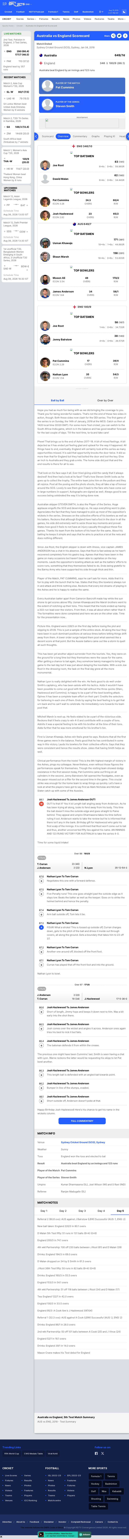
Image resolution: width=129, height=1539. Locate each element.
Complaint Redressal (80, 1522)
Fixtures (43, 19)
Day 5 (120, 1210)
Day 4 (101, 1210)
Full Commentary (82, 1121)
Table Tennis (98, 1506)
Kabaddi (116, 1491)
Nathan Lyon (60, 374)
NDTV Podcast (36, 11)
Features (99, 19)
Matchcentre (54, 1500)
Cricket (8, 11)
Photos (76, 19)
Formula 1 (53, 11)
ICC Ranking (30, 1500)
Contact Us (113, 1522)
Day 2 (63, 1210)
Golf (76, 11)
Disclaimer (49, 1522)
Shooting (96, 1498)
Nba (104, 1491)
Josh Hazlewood (63, 213)
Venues (9, 1500)
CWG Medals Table (33, 1453)
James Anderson (63, 291)
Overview (63, 136)
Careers (99, 1522)
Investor (62, 1522)
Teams (111, 19)
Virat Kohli (53, 1453)
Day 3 (82, 1210)
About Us (20, 1522)
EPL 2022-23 (74, 1475)
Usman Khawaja (62, 243)
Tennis (66, 11)
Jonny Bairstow (62, 339)
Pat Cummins (61, 200)
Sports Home (8, 26)
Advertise (7, 1522)
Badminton (88, 11)
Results (56, 19)
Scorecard (47, 136)
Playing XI (109, 136)
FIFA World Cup (11, 1453)
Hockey (95, 1483)
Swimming (112, 1498)
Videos (87, 19)
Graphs (96, 136)
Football (20, 11)
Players (28, 1495)
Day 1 (44, 1210)
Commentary (80, 136)
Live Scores (11, 1475)
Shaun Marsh (61, 256)
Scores (20, 19)
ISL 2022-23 (54, 1475)
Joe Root (58, 165)
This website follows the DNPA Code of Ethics (42, 1527)
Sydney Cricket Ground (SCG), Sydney (58, 47)
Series (31, 19)
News (66, 19)
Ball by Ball (57, 400)
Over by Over (105, 400)
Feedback (34, 1522)
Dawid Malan (60, 178)
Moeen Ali (59, 277)
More (121, 19)
